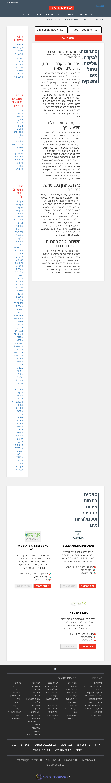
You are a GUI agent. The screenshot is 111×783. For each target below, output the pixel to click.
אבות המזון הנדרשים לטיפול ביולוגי (18, 449)
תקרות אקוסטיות (19, 203)
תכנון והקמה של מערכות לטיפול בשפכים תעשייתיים (18, 307)
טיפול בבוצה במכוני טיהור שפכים (20, 370)
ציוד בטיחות (71, 699)
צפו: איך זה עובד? (41, 749)
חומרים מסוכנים (51, 686)
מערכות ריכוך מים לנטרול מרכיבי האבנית (19, 275)
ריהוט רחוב (16, 718)
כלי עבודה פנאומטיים (93, 705)
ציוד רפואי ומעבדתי (18, 249)
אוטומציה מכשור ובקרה (19, 113)
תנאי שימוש (66, 744)
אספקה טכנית (20, 149)
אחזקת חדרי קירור (94, 692)
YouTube (52, 760)
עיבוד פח (73, 695)
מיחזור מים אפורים (18, 320)
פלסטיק (19, 168)
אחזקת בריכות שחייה (93, 708)
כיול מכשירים (71, 689)
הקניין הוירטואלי (53, 14)
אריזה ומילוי (53, 712)
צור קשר (25, 14)
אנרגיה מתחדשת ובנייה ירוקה (17, 141)
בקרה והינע (53, 705)
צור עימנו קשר (83, 744)
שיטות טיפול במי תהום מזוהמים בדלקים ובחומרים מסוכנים (18, 226)
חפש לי (69, 37)
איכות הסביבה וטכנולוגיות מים (18, 130)
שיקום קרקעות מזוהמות (19, 210)
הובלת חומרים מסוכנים (19, 423)
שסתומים (98, 683)
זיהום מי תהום (19, 397)
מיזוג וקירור (16, 702)
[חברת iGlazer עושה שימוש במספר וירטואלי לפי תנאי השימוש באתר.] (34, 576)
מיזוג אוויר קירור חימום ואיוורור (18, 159)
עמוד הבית (99, 19)
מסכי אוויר (98, 712)
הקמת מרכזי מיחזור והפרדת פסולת (17, 406)
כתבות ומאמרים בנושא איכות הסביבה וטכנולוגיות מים (70, 19)
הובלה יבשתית (51, 708)
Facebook (88, 760)
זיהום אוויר (72, 718)
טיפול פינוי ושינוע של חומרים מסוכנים (18, 357)
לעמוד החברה (87, 586)
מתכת (20, 165)
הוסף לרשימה (69, 586)
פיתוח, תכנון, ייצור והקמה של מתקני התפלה (18, 333)
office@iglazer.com (28, 760)
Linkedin (69, 760)
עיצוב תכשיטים (95, 702)
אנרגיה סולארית (33, 734)
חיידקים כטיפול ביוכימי (19, 383)
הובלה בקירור (96, 715)
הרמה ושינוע (71, 692)
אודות (94, 14)
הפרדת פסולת (20, 416)
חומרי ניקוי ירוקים (18, 391)
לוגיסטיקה (18, 153)
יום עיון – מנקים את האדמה (18, 346)
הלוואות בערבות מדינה (76, 14)
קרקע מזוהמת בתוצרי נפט (18, 241)
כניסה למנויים (12, 3)
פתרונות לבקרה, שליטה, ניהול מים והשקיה (18, 259)
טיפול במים (72, 715)
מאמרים (37, 14)
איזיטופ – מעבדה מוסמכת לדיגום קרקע (19, 435)
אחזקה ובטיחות (19, 121)
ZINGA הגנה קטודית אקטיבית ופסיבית (19, 463)
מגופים (20, 324)
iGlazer (100, 5)
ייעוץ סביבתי (53, 683)
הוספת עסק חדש (62, 749)
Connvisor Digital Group (55, 776)
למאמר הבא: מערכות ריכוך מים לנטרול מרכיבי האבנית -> (18, 67)
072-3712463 (54, 764)
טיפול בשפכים (52, 689)
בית (102, 14)
